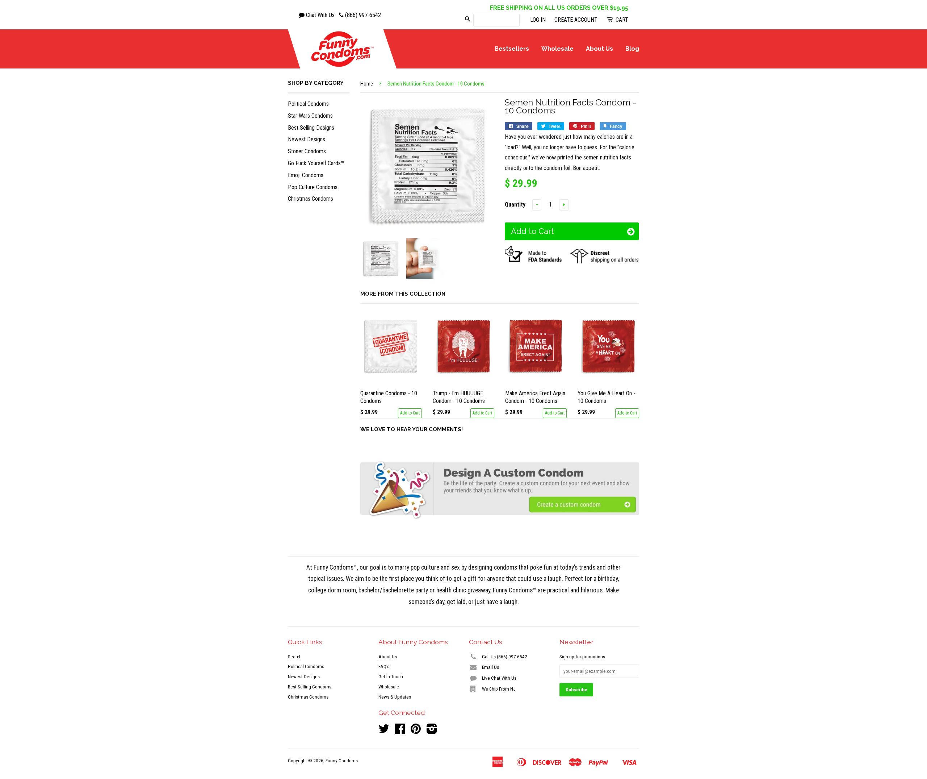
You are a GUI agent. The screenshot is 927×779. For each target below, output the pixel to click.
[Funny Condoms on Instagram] (431, 731)
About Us (599, 48)
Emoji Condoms (305, 175)
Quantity (515, 204)
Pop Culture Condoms (312, 187)
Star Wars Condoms (310, 115)
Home (366, 83)
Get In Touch (390, 676)
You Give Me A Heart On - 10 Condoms (606, 397)
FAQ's (383, 666)
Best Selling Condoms (309, 687)
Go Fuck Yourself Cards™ (316, 163)
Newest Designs (306, 139)
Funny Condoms (342, 760)
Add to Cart (410, 413)
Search (295, 656)
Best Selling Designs (311, 127)
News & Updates (394, 697)
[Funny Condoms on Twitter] (383, 731)
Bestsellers (512, 48)
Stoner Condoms (307, 151)
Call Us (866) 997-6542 (504, 656)
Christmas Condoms (310, 198)
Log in (538, 19)
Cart (621, 19)
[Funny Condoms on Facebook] (399, 731)
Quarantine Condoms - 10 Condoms (388, 397)
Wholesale (557, 48)
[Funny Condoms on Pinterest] (415, 731)
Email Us (490, 667)
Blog (632, 48)
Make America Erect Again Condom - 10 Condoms (535, 397)
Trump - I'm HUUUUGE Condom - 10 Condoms (459, 397)
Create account (575, 19)
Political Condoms (308, 103)
